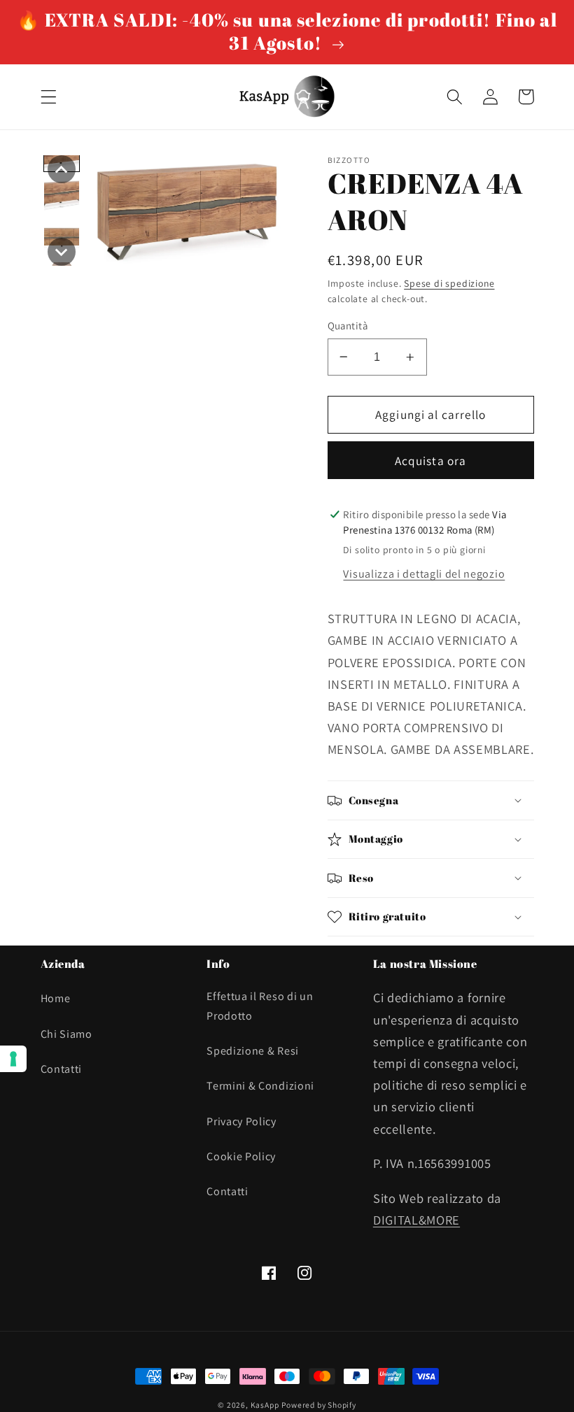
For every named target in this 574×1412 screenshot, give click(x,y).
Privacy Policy (241, 1121)
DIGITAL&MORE (416, 1219)
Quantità (348, 325)
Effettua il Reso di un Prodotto (259, 1005)
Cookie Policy (241, 1156)
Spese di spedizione (449, 283)
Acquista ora (431, 460)
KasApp (265, 1404)
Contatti (62, 1069)
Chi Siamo (66, 1034)
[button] (48, 97)
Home (56, 998)
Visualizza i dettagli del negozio (424, 573)
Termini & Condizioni (260, 1085)
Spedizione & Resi (252, 1050)
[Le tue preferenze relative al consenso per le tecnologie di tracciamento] (13, 1059)
